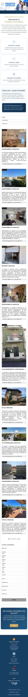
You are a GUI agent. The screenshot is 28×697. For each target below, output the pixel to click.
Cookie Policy (12, 692)
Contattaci (14, 625)
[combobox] (13, 120)
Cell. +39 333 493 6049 (14, 673)
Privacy (17, 692)
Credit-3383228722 (16, 694)
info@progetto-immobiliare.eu (14, 680)
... (16, 538)
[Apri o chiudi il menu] (25, 12)
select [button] (25, 120)
